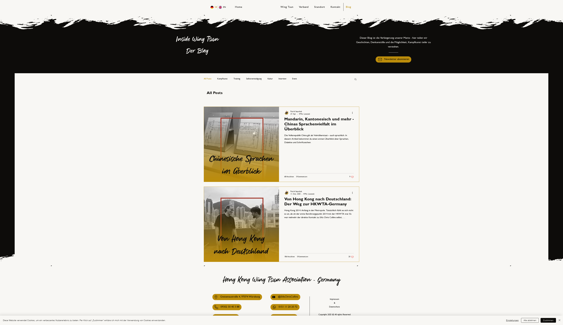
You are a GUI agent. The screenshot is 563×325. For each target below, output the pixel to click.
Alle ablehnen (530, 320)
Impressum (334, 299)
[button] (393, 59)
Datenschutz (334, 307)
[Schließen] (559, 320)
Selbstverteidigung (254, 79)
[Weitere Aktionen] (353, 113)
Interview (282, 79)
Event (294, 79)
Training (236, 79)
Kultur (270, 79)
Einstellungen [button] (512, 320)
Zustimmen (548, 320)
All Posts (207, 79)
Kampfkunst (222, 79)
